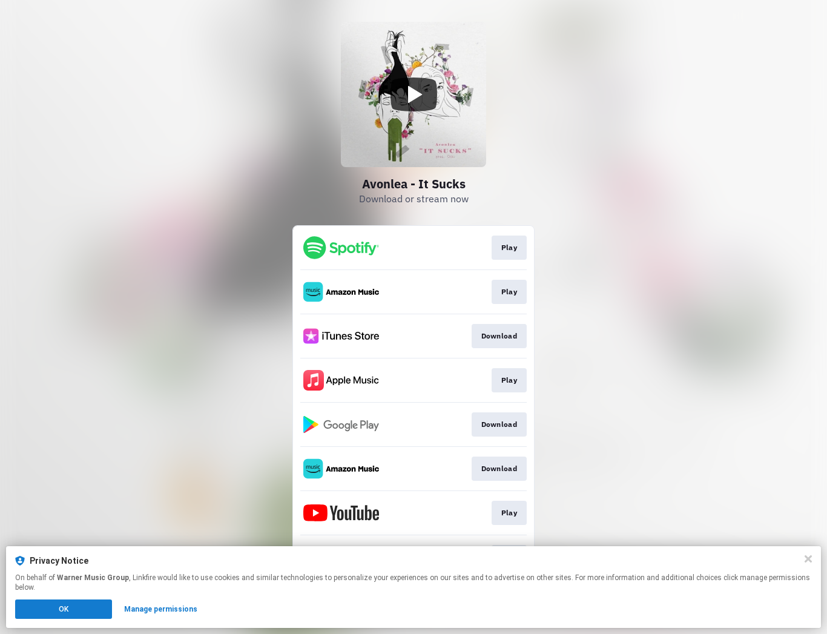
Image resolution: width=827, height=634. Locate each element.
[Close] (808, 559)
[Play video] (413, 94)
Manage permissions (160, 609)
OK (63, 609)
